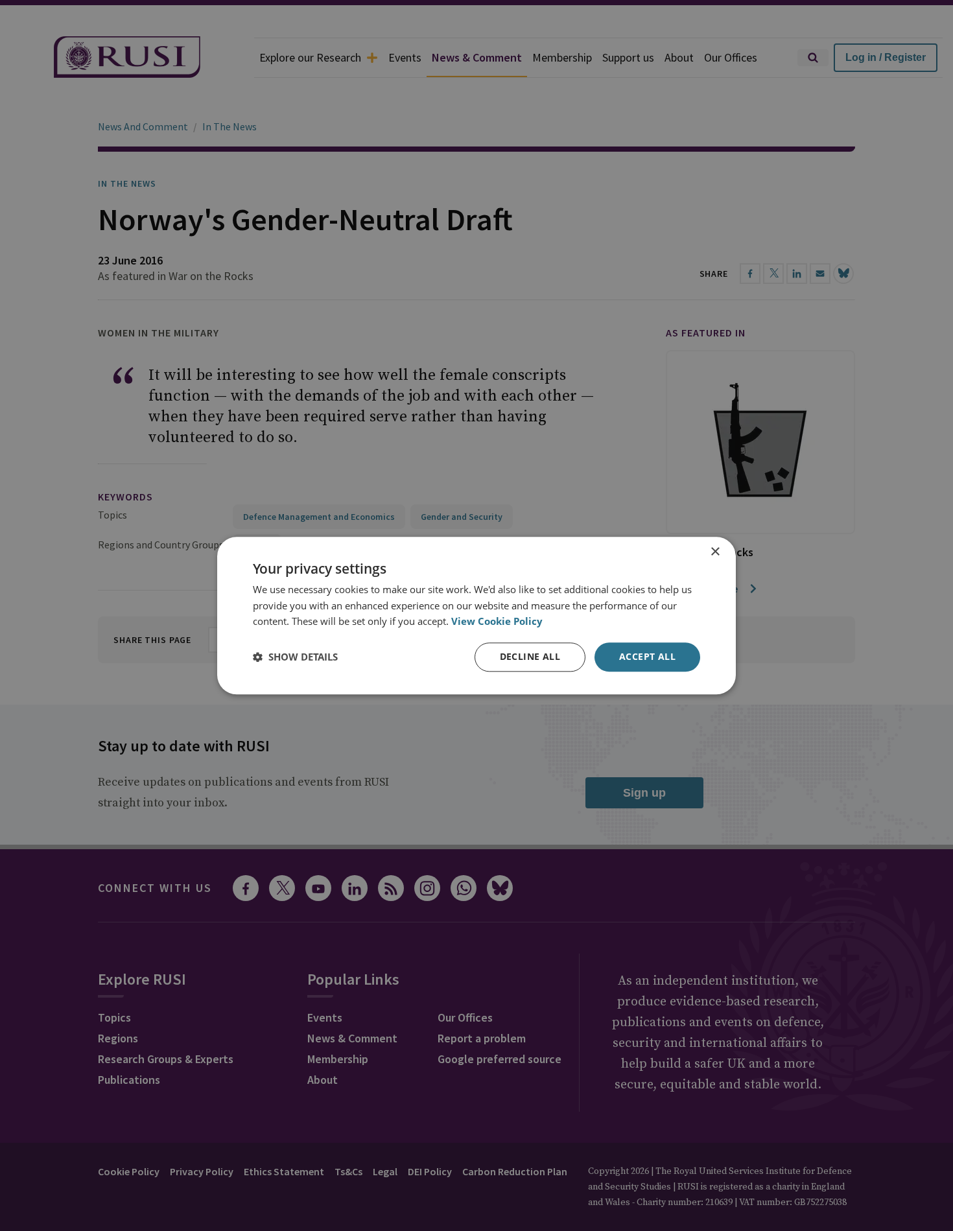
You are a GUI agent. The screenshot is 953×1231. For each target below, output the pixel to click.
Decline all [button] (530, 656)
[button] (295, 657)
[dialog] (476, 615)
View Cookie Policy (497, 621)
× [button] (715, 552)
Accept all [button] (647, 656)
